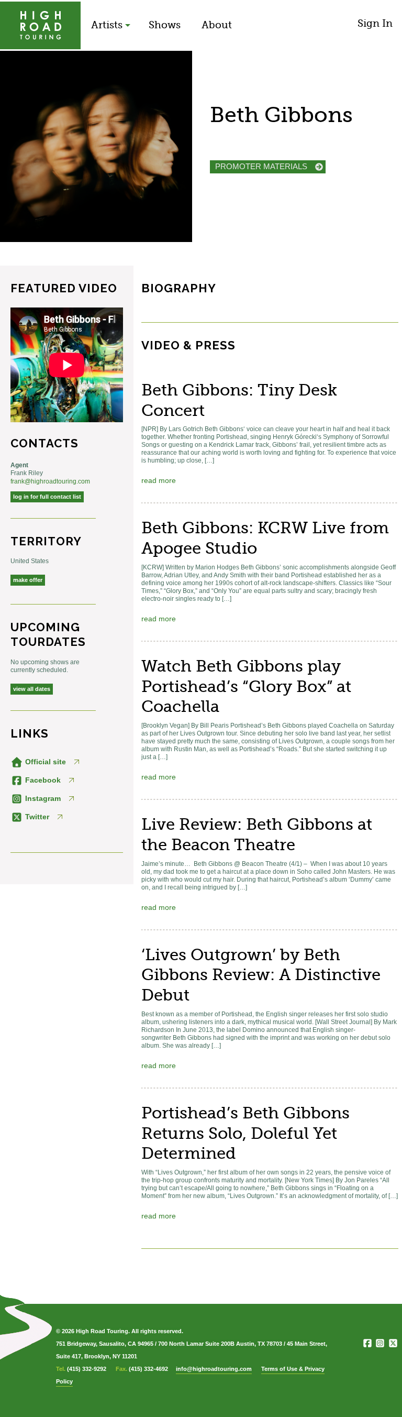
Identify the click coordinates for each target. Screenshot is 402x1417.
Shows (165, 25)
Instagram (42, 798)
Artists (106, 25)
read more (158, 480)
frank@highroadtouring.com (50, 481)
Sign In (375, 23)
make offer (27, 580)
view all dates (31, 689)
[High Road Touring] (40, 25)
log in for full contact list (47, 496)
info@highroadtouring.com (214, 1369)
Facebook (42, 780)
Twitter (36, 816)
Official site (44, 761)
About (217, 25)
